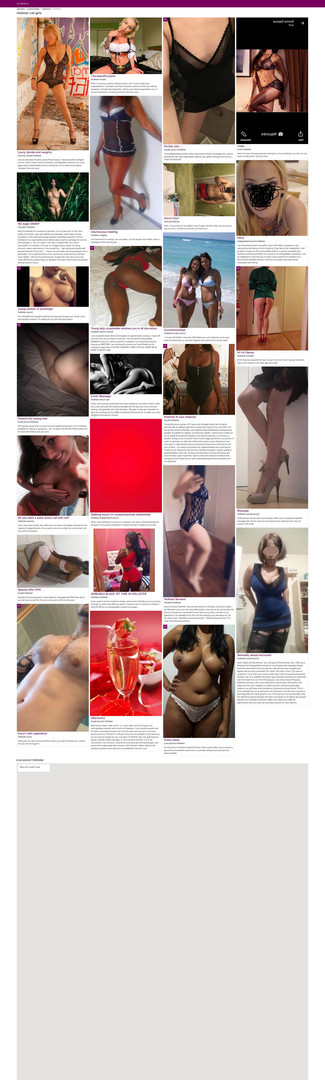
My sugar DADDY (29, 223)
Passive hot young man (32, 418)
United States (33, 8)
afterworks (98, 718)
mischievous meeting (104, 231)
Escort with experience (32, 733)
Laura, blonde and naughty (35, 152)
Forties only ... (173, 146)
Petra (240, 237)
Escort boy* (172, 218)
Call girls (21, 8)
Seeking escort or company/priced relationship (120, 514)
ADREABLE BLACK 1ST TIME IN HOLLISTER (118, 593)
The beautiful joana (103, 76)
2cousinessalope (174, 329)
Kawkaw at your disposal (180, 416)
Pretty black (172, 739)
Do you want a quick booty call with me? (43, 517)
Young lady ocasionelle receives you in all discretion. (124, 328)
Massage (243, 510)
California (46, 8)
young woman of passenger (35, 308)
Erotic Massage (101, 396)
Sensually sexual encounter (254, 655)
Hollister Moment (175, 599)
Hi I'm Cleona (245, 352)
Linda (240, 146)
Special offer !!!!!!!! (29, 589)
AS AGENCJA (23, 3)
